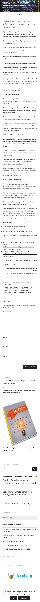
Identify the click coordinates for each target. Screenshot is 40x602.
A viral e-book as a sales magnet (18, 503)
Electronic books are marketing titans (15, 545)
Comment (7, 312)
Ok (14, 598)
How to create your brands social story (14, 229)
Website (5, 356)
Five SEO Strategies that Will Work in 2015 (17, 549)
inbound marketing (12, 283)
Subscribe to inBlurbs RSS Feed (17, 476)
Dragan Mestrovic (25, 21)
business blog (10, 287)
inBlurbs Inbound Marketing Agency (16, 4)
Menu (21, 15)
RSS (32, 260)
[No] (38, 595)
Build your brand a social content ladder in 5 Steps (17, 231)
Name (5, 337)
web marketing (18, 294)
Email (5, 347)
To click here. (13, 448)
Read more (24, 598)
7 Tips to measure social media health (14, 226)
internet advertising (20, 289)
